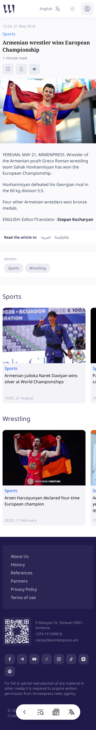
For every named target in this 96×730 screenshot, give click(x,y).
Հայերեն (62, 237)
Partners (19, 581)
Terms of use (23, 597)
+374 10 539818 (48, 633)
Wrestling (37, 268)
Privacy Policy (24, 589)
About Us (20, 556)
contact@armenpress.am (56, 640)
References (22, 573)
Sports (13, 268)
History (18, 564)
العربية (45, 237)
